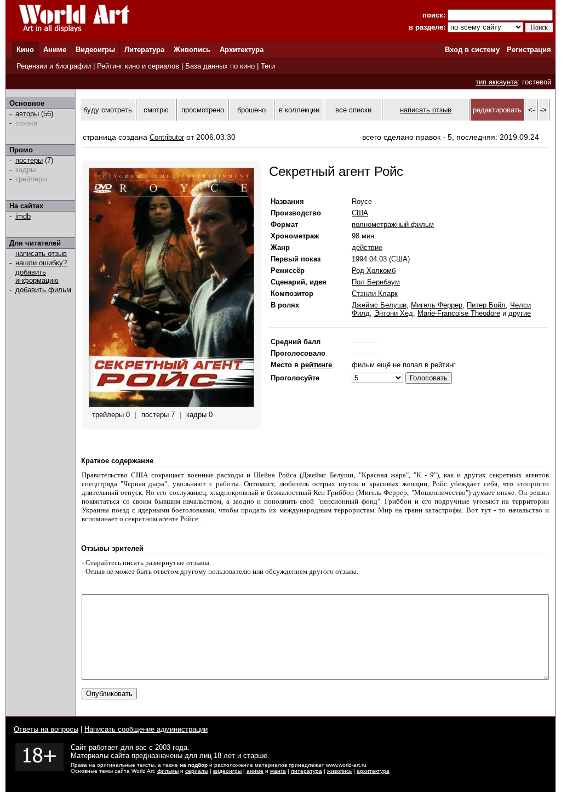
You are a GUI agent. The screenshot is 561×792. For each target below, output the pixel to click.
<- (531, 110)
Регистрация (529, 49)
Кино (25, 49)
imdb (23, 216)
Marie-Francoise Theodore (458, 313)
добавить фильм (43, 290)
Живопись (192, 49)
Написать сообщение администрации (146, 729)
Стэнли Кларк (375, 293)
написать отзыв (41, 253)
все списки (353, 110)
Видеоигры (95, 49)
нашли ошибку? (41, 263)
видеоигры (227, 771)
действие (367, 247)
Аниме (54, 49)
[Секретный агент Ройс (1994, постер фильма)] (171, 405)
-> (543, 110)
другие (519, 313)
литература (306, 771)
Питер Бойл (486, 305)
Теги (268, 66)
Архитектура (242, 49)
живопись (339, 771)
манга (278, 771)
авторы (27, 114)
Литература (144, 49)
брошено (251, 110)
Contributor (167, 137)
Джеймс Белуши (379, 305)
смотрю (156, 110)
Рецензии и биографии (53, 66)
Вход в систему (472, 49)
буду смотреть (107, 110)
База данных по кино (220, 66)
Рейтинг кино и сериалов (138, 66)
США (360, 213)
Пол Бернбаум (376, 282)
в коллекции (299, 110)
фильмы (168, 771)
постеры (29, 160)
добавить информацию (37, 276)
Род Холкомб (374, 270)
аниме (255, 771)
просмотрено (202, 110)
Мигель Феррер (436, 305)
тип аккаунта (497, 82)
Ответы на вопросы (46, 729)
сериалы (196, 771)
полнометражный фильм (393, 224)
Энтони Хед (393, 313)
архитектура (373, 771)
